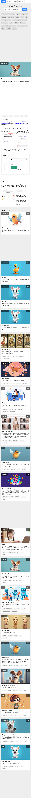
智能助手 (5, 409)
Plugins (3, 1)
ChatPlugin (15, 6)
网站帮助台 (14, 611)
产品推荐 (5, 440)
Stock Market (24, 14)
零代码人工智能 (6, 611)
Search (24, 9)
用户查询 (11, 715)
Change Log (9, 1)
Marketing (4, 20)
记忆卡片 (15, 690)
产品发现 (15, 580)
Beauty (25, 25)
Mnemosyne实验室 (20, 356)
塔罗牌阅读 (4, 116)
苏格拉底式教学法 (11, 552)
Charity (10, 22)
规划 (4, 469)
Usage (15, 1)
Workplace (13, 25)
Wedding (14, 28)
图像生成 (11, 766)
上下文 (23, 766)
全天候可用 (5, 411)
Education (4, 17)
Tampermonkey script (19, 123)
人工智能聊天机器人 (7, 608)
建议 (20, 635)
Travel (17, 14)
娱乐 (9, 356)
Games (6, 14)
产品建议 (5, 580)
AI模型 (10, 665)
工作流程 (13, 469)
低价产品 (21, 580)
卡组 (20, 690)
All (2, 14)
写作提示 (5, 665)
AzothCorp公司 (6, 358)
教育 (22, 552)
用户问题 (24, 469)
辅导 (4, 552)
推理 (8, 469)
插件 (4, 499)
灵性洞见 (17, 116)
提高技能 (16, 665)
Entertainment (11, 17)
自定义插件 (16, 608)
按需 (4, 554)
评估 (20, 715)
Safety (7, 25)
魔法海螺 (5, 741)
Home (3, 25)
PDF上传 (23, 608)
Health (17, 17)
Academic (20, 25)
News (9, 20)
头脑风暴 (17, 496)
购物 (10, 440)
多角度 (24, 715)
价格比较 (15, 440)
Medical (16, 22)
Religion (8, 28)
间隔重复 (9, 690)
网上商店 (21, 440)
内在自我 (25, 383)
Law (26, 17)
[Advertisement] (15, 46)
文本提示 (17, 766)
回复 (17, 741)
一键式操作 (12, 411)
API (16, 715)
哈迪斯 (4, 635)
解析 (18, 469)
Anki (4, 690)
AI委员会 (5, 715)
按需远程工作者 (12, 409)
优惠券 (4, 582)
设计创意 (11, 496)
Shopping (12, 14)
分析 (13, 356)
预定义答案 (11, 741)
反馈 (26, 665)
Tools (22, 17)
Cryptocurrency (16, 20)
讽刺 (26, 741)
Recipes (3, 28)
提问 (18, 552)
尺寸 (4, 768)
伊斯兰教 (5, 637)
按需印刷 (5, 496)
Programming (4, 22)
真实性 (15, 635)
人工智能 (23, 496)
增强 (22, 665)
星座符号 (18, 383)
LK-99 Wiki (21, 1)
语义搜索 (10, 635)
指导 (22, 116)
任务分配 (20, 409)
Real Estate (23, 20)
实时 (13, 383)
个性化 (10, 116)
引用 (21, 741)
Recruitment (22, 22)
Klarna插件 (5, 442)
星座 (4, 383)
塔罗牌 (4, 356)
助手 (26, 116)
